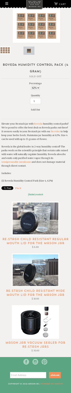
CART (62, 4)
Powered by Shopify (52, 384)
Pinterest (44, 362)
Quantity (35, 95)
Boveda (38, 123)
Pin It (18, 188)
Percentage (35, 83)
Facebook (26, 362)
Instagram (35, 362)
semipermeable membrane (16, 162)
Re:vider (55, 131)
